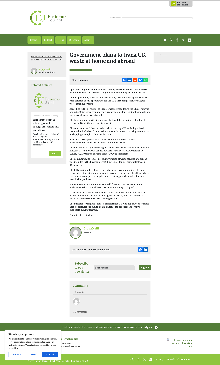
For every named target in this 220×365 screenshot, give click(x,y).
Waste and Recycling (51, 59)
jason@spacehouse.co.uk (69, 346)
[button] (34, 40)
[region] (33, 345)
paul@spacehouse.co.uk (61, 343)
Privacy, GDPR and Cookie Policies (172, 359)
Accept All (49, 354)
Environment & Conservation (46, 56)
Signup (145, 267)
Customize (16, 354)
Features (35, 59)
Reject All (33, 354)
